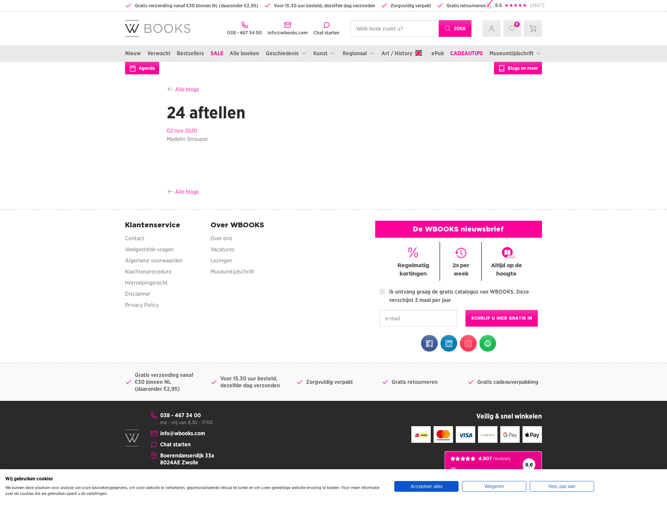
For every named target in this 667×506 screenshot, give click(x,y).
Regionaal (355, 53)
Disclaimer (137, 293)
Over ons (221, 238)
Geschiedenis (282, 53)
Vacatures (222, 249)
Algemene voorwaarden (154, 260)
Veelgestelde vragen (149, 249)
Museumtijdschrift (511, 53)
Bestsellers (190, 53)
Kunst (320, 53)
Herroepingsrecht (146, 282)
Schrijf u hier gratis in (501, 318)
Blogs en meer (522, 68)
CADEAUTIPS (466, 53)
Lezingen (221, 260)
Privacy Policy (142, 305)
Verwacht (159, 53)
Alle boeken (244, 53)
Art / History (396, 53)
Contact (135, 238)
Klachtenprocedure (148, 271)
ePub (437, 53)
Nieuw (133, 53)
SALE (217, 53)
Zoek (459, 28)
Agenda (146, 68)
